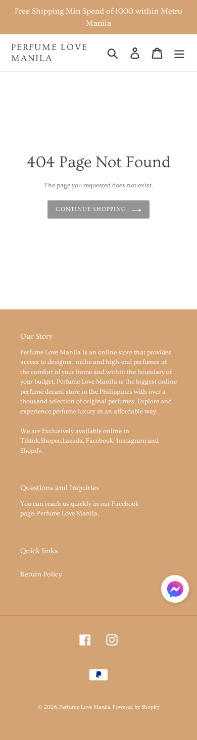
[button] (175, 591)
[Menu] (179, 52)
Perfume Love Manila (49, 53)
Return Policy (41, 574)
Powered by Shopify (136, 707)
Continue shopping (91, 209)
